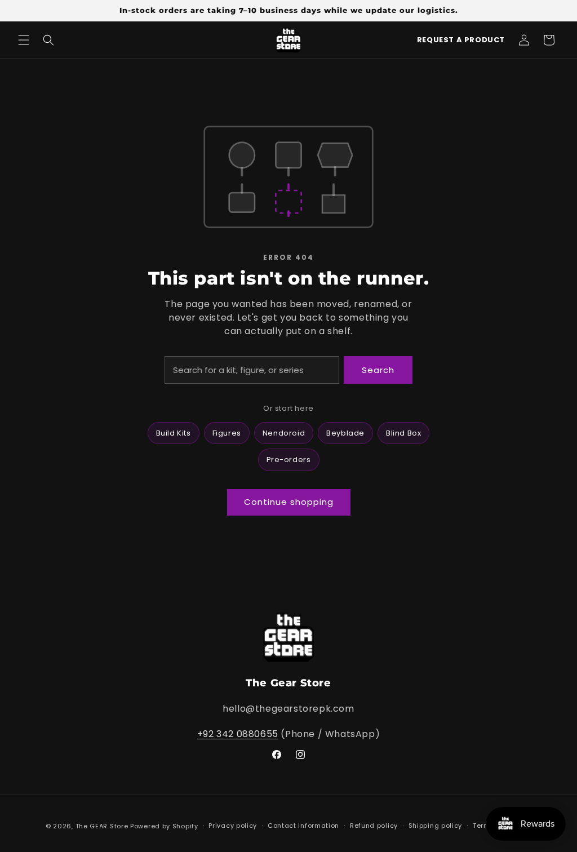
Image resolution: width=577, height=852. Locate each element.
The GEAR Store (102, 826)
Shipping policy (436, 825)
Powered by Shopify (164, 826)
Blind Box (403, 433)
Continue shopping (289, 502)
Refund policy (374, 825)
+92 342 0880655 (237, 733)
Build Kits (173, 433)
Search (378, 370)
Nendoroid (284, 433)
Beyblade (345, 433)
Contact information (303, 825)
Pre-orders (289, 459)
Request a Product (461, 39)
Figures (226, 433)
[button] (23, 40)
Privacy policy (232, 825)
